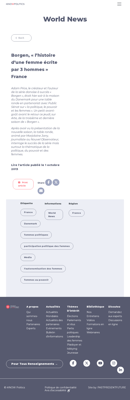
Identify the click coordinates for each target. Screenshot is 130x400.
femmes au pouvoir (36, 279)
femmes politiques (36, 234)
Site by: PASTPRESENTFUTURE (107, 387)
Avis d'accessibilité (56, 390)
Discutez (114, 306)
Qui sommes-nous (32, 316)
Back (21, 37)
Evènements (53, 328)
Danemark (30, 223)
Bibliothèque (95, 306)
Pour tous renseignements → (34, 363)
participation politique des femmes (47, 246)
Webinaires (93, 332)
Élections (72, 316)
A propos (32, 306)
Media (28, 257)
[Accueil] (15, 4)
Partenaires (33, 324)
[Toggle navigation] (119, 4)
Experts (30, 328)
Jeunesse (72, 352)
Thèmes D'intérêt (73, 308)
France (28, 212)
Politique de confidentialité (61, 387)
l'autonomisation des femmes (43, 268)
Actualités (53, 306)
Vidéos (91, 320)
